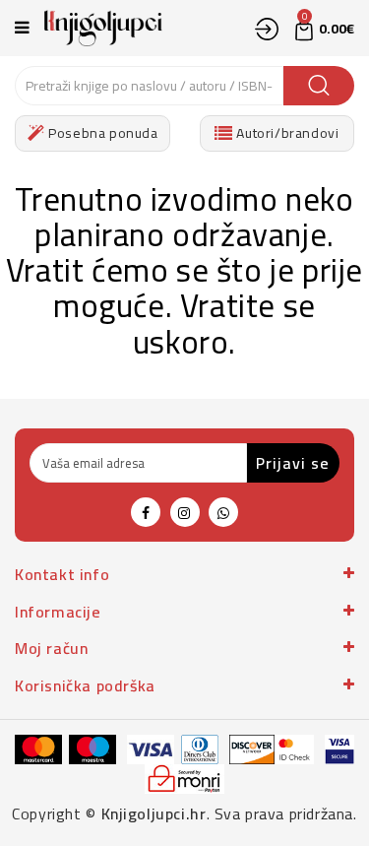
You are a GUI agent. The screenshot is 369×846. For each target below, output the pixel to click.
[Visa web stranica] (150, 748)
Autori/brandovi (286, 133)
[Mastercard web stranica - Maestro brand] (92, 748)
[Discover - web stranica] (252, 748)
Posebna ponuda (101, 133)
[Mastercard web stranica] (38, 748)
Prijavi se (293, 463)
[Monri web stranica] (185, 778)
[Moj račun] (266, 28)
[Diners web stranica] (199, 748)
